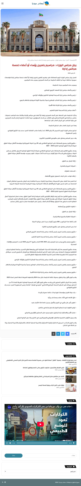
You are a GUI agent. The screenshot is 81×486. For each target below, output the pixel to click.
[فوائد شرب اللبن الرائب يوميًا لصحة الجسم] (71, 388)
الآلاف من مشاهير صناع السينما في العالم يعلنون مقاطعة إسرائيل (44, 376)
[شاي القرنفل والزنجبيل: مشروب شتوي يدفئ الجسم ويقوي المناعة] (71, 370)
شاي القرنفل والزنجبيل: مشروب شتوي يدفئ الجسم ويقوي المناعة (43, 367)
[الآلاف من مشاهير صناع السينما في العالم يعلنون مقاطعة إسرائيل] (71, 379)
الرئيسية (72, 60)
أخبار (67, 60)
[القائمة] (2, 4)
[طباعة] (54, 334)
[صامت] (10, 443)
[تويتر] (63, 334)
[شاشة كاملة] (7, 443)
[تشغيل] (74, 443)
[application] (40, 424)
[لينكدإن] (58, 334)
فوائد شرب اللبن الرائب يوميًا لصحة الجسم (51, 385)
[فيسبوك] (67, 334)
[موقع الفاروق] (40, 3)
